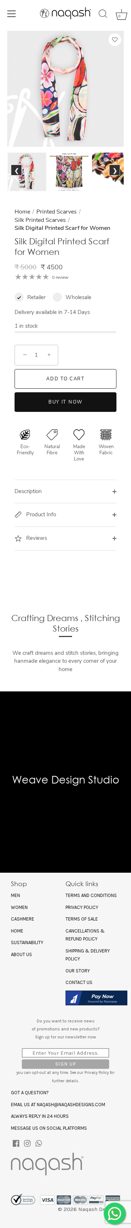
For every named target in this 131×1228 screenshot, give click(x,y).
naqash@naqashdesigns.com (71, 1104)
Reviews (36, 538)
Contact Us (79, 982)
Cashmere (22, 919)
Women (19, 907)
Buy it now (65, 402)
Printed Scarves (56, 212)
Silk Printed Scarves (40, 220)
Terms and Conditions (91, 895)
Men (15, 895)
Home (22, 212)
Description (28, 491)
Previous (18, 178)
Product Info (40, 514)
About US (21, 954)
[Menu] (12, 14)
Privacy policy (82, 907)
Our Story (78, 970)
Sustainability (27, 942)
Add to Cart (65, 379)
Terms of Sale (82, 919)
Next (114, 178)
